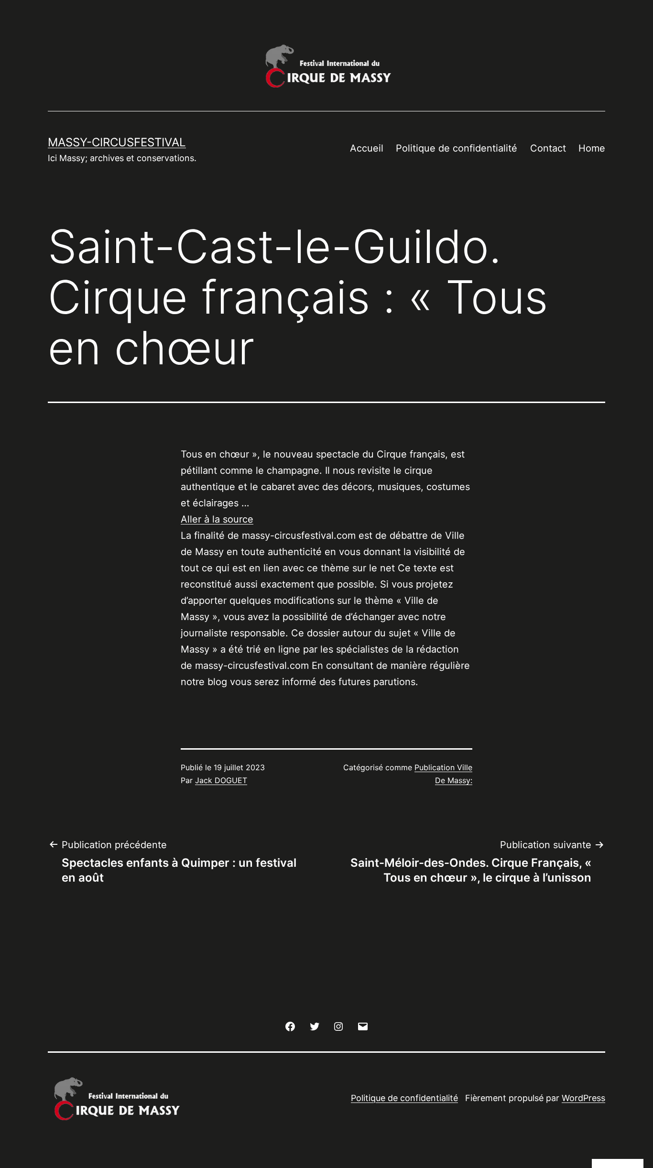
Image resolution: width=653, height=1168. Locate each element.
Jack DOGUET (221, 780)
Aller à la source (217, 519)
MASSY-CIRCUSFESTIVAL (117, 142)
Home (591, 148)
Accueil (366, 148)
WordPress (583, 1098)
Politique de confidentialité (456, 148)
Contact (548, 148)
